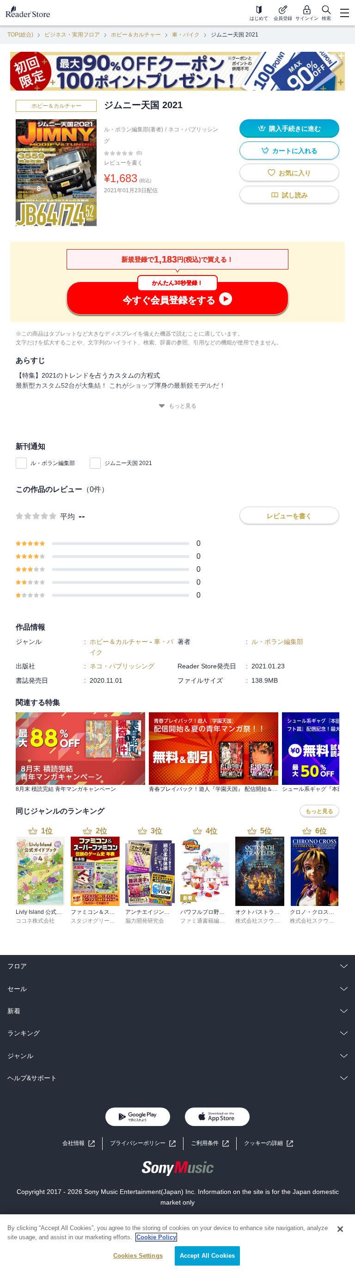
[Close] (340, 1229)
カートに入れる (295, 150)
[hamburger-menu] (344, 13)
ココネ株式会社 (35, 921)
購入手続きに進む (295, 128)
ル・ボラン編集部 (53, 463)
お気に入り (295, 173)
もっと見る (182, 406)
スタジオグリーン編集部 (101, 921)
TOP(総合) (20, 34)
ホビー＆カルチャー (136, 34)
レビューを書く (123, 162)
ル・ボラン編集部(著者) (133, 129)
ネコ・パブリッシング (122, 666)
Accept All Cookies (207, 1255)
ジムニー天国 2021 (128, 463)
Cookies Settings (138, 1255)
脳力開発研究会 (144, 921)
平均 (67, 516)
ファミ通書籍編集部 (205, 921)
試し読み (295, 195)
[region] (177, 1243)
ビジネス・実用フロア (72, 34)
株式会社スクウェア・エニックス (276, 921)
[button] (268, 1143)
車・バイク (186, 34)
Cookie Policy (156, 1237)
